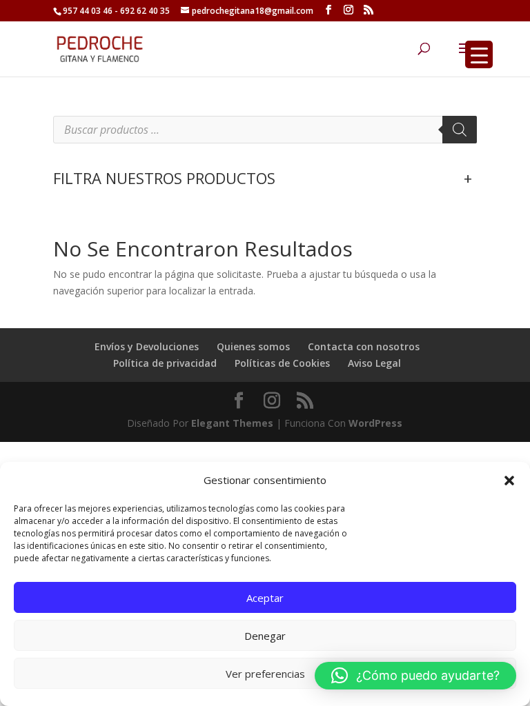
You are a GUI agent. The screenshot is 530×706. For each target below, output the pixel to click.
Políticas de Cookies (282, 363)
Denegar (265, 636)
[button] (509, 480)
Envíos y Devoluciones (147, 346)
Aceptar (265, 598)
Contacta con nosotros (364, 346)
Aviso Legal (374, 363)
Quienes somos (253, 346)
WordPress (375, 423)
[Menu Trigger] (479, 54)
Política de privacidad (165, 363)
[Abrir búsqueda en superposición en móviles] (265, 129)
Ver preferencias (265, 673)
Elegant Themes (232, 423)
